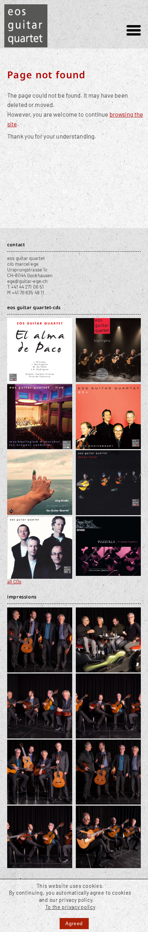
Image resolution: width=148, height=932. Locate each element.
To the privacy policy (70, 907)
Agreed (74, 923)
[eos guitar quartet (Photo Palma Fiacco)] (39, 669)
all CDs (14, 581)
